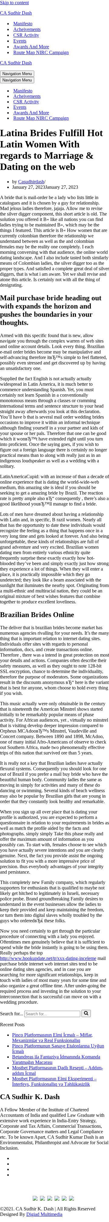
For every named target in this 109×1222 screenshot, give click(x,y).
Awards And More (31, 46)
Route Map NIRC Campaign (41, 52)
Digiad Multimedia (44, 1214)
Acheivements (27, 29)
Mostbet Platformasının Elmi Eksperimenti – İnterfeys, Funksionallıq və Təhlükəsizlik (54, 1081)
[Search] (86, 1013)
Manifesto (22, 23)
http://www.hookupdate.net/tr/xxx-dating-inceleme (48, 958)
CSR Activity (26, 35)
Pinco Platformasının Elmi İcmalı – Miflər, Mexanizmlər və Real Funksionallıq (52, 1037)
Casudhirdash (31, 181)
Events (19, 40)
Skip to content (14, 2)
